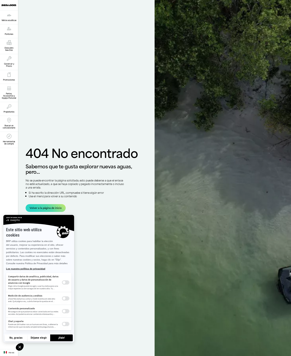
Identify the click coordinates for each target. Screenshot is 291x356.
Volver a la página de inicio (46, 208)
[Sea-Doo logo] (9, 5)
